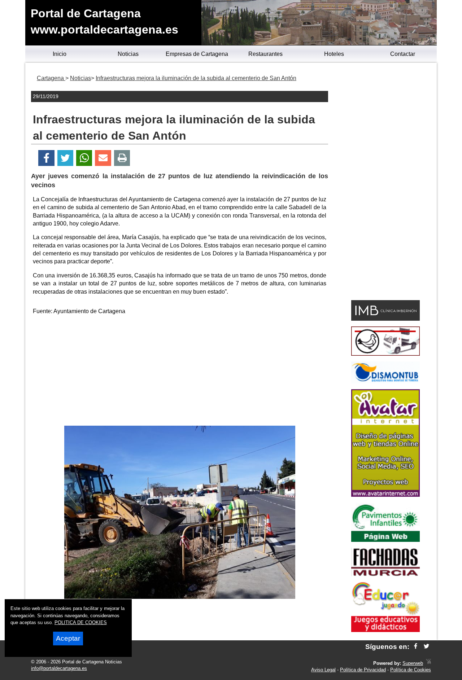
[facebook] (415, 646)
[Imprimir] (122, 158)
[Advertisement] (179, 371)
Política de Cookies (410, 669)
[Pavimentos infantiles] (385, 540)
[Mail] (103, 158)
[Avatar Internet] (385, 495)
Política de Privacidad (363, 669)
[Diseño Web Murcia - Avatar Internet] (428, 663)
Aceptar (68, 638)
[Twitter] (65, 158)
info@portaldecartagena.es (59, 668)
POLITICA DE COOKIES (81, 622)
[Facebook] (46, 158)
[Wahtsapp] (84, 158)
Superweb (412, 663)
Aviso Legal (323, 669)
